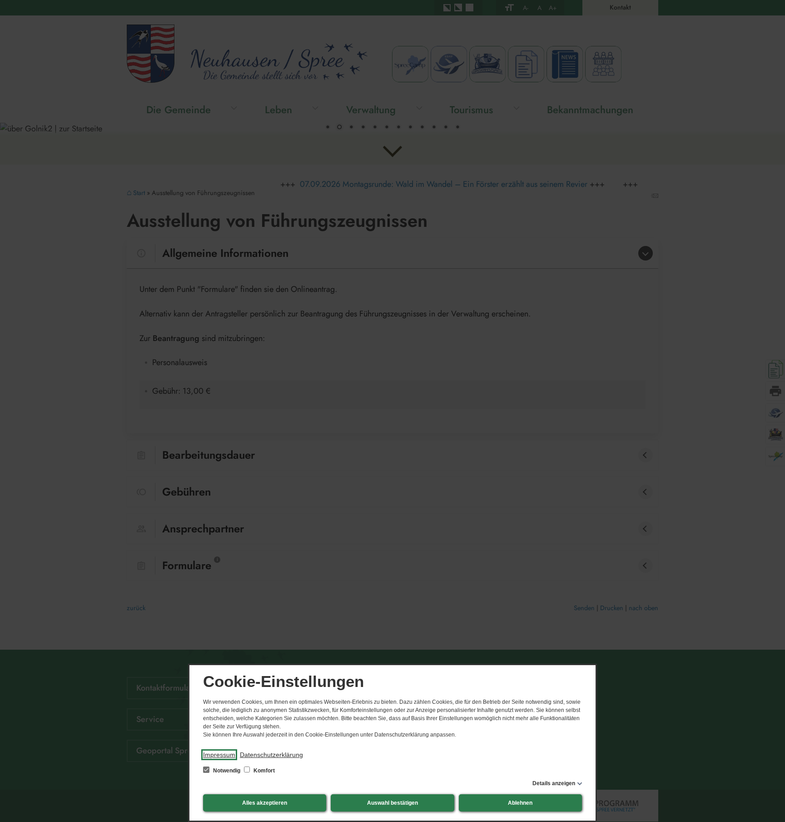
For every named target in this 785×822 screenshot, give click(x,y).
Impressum (219, 754)
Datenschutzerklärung (271, 754)
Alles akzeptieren (264, 803)
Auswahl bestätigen (392, 803)
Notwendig (227, 770)
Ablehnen (520, 803)
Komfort (263, 770)
